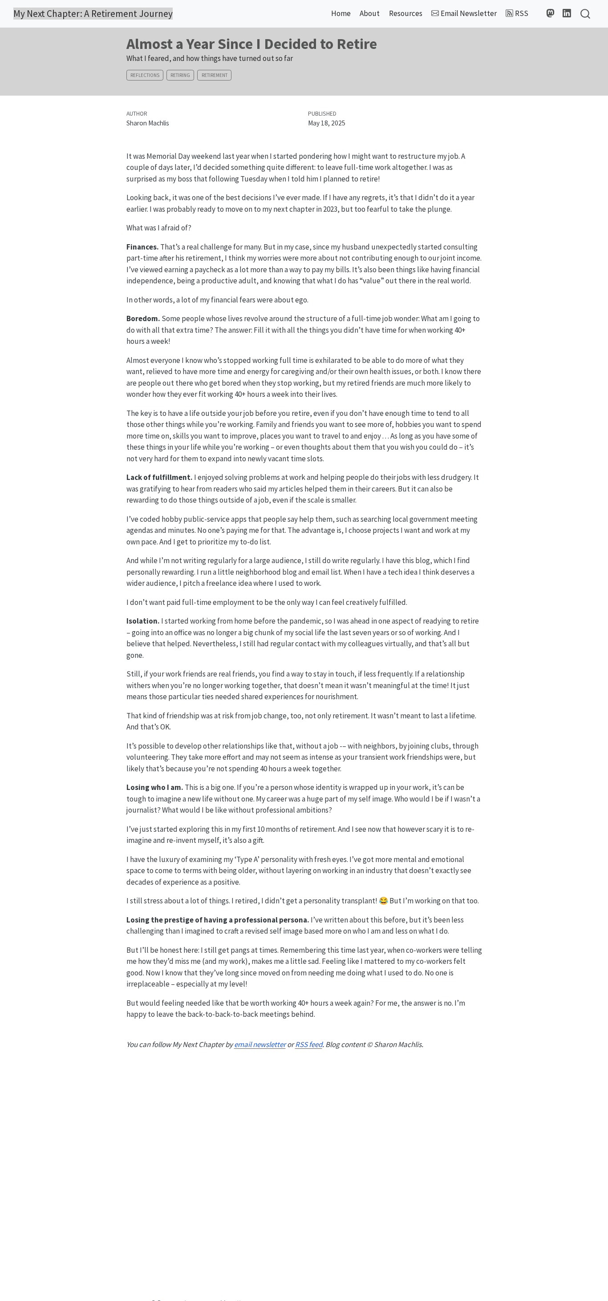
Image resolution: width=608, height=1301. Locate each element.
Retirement (214, 75)
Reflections (144, 75)
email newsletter (260, 1044)
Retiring (180, 75)
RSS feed (308, 1044)
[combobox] (586, 14)
